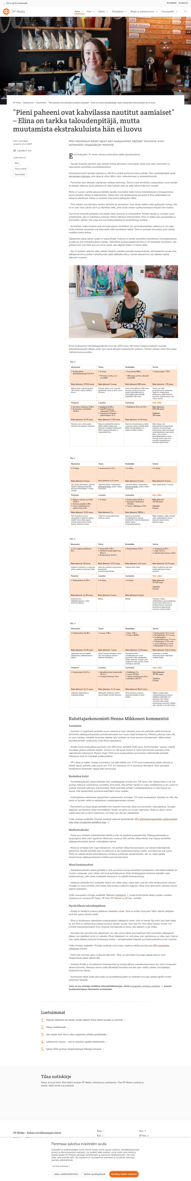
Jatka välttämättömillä (66, 1174)
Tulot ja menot (21, 169)
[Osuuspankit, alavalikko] (177, 11)
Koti (89, 11)
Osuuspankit (167, 11)
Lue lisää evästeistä (60, 1166)
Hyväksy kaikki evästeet (124, 1174)
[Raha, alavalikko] (83, 11)
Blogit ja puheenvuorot (142, 11)
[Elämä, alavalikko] (108, 11)
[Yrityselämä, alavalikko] (126, 11)
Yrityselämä (117, 11)
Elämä (101, 11)
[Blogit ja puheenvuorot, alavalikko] (157, 11)
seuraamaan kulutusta (79, 176)
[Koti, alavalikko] (94, 11)
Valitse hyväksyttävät (95, 1174)
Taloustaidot (20, 174)
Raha (77, 11)
